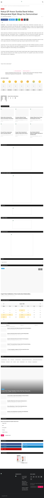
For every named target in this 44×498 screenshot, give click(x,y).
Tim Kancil (12, 359)
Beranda (2, 5)
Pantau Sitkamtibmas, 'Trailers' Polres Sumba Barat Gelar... (17, 406)
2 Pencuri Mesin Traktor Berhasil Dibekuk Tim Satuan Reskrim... (18, 395)
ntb (11, 361)
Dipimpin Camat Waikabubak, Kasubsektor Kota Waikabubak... (17, 411)
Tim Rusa (29, 361)
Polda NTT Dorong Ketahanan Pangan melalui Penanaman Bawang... (19, 344)
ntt (26, 361)
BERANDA (5, 5)
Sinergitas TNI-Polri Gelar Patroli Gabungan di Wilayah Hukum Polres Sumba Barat (32, 73)
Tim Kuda (7, 361)
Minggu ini (7, 325)
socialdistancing (4, 359)
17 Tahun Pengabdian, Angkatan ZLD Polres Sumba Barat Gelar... (18, 349)
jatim (18, 361)
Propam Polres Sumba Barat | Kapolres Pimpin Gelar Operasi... (21, 133)
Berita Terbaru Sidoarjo (4, 472)
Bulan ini (22, 325)
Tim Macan (3, 361)
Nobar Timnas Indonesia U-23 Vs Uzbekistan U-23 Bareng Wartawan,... (25, 483)
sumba (14, 361)
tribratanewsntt (17, 359)
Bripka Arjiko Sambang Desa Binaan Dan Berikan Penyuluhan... (7, 118)
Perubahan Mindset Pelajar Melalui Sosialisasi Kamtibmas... (21, 118)
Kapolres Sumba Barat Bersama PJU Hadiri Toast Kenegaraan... (18, 338)
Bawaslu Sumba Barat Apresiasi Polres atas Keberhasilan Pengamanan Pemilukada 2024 (13, 73)
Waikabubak (22, 361)
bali (8, 359)
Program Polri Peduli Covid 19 (26, 359)
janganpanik (35, 361)
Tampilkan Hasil (8, 435)
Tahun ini (36, 325)
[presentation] (39, 269)
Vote (2, 435)
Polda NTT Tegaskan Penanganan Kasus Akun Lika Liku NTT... (25, 488)
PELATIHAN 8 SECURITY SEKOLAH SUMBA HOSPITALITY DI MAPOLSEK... (36, 133)
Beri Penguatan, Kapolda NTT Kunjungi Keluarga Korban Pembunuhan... (18, 294)
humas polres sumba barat (37, 359)
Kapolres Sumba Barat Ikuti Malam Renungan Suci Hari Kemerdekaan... (19, 328)
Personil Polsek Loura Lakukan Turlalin (24, 477)
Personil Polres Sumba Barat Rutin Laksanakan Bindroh (6, 133)
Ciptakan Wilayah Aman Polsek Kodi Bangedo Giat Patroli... (36, 118)
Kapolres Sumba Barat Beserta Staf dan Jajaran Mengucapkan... (18, 333)
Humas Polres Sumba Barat (7, 16)
